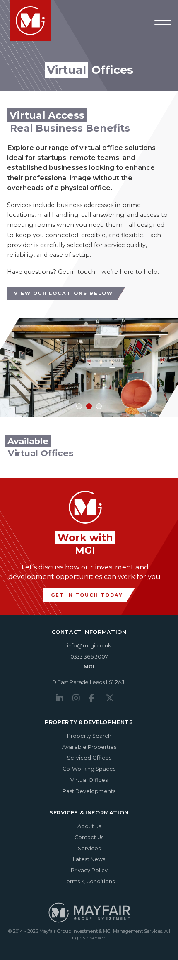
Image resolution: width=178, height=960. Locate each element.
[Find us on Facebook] (97, 698)
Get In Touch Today (87, 595)
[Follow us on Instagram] (80, 698)
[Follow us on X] (114, 698)
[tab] (79, 406)
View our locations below (63, 293)
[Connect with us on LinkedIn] (64, 698)
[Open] (162, 21)
